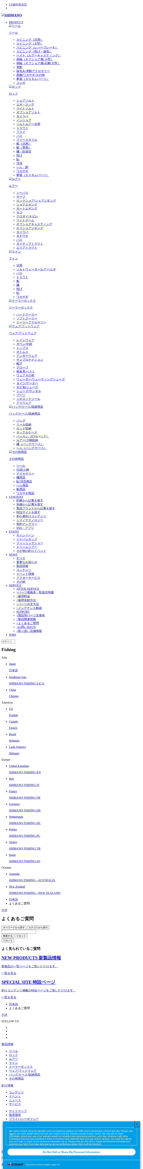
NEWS (13, 554)
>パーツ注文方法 (27, 604)
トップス (22, 348)
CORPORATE (18, 4)
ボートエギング (26, 208)
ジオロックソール (28, 398)
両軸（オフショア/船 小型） (35, 59)
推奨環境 (15, 1115)
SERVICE (15, 585)
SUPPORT (23, 611)
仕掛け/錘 (22, 469)
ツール (20, 465)
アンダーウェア (26, 355)
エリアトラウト (26, 247)
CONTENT (16, 497)
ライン (13, 1062)
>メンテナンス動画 (29, 608)
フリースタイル (26, 139)
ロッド (13, 1055)
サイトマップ (18, 1111)
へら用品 (22, 485)
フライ (20, 131)
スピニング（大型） (29, 43)
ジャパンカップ (26, 539)
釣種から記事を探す (29, 500)
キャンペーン (25, 535)
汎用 (19, 265)
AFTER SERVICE (27, 588)
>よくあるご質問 (27, 623)
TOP (4, 910)
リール (13, 1051)
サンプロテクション (29, 359)
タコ (19, 212)
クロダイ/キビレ (27, 216)
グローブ (22, 367)
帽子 (19, 363)
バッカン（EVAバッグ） (32, 436)
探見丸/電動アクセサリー (33, 71)
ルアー (13, 1059)
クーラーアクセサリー (31, 322)
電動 (19, 67)
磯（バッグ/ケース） (30, 444)
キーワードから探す (14, 927)
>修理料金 (23, 596)
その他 (20, 581)
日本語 (13, 899)
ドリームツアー (26, 547)
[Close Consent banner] (137, 1124)
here (11, 1133)
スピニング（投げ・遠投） (34, 51)
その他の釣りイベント (31, 550)
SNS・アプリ (25, 528)
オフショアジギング (29, 228)
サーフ (20, 196)
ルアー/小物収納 (27, 440)
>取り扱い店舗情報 (29, 631)
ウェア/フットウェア (22, 1070)
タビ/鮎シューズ (27, 387)
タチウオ (22, 235)
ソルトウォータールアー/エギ (36, 269)
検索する (8, 935)
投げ (19, 155)
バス (19, 135)
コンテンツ (23, 570)
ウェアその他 (25, 375)
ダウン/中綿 (24, 344)
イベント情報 (25, 573)
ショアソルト (25, 100)
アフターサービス (28, 577)
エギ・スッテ (25, 104)
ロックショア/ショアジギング (36, 200)
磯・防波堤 (23, 151)
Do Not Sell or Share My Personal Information (71, 1152)
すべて (20, 558)
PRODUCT (16, 22)
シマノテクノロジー (29, 520)
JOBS (12, 634)
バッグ (20, 420)
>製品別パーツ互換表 (30, 615)
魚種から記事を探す (29, 504)
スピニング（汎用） (29, 39)
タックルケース (26, 432)
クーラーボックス (21, 1066)
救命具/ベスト (25, 371)
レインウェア (25, 340)
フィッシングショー (29, 543)
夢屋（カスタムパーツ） (32, 78)
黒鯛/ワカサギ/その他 (30, 75)
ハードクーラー (26, 314)
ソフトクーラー (26, 318)
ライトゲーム (25, 220)
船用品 (20, 489)
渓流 (19, 163)
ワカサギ (22, 171)
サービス (15, 1104)
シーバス (22, 192)
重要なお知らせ (26, 562)
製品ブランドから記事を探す (35, 508)
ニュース (15, 1100)
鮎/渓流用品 (24, 481)
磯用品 (20, 477)
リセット (21, 935)
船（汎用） (23, 143)
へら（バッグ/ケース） (31, 448)
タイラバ (22, 116)
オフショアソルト (28, 112)
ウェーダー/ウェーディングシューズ (40, 379)
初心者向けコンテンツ (31, 516)
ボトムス (22, 351)
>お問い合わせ (26, 627)
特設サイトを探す (28, 512)
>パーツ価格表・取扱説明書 (35, 592)
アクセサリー (25, 473)
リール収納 (23, 424)
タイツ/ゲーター (27, 383)
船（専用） (23, 147)
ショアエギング (26, 204)
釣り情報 (7, 1085)
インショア (23, 120)
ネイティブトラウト (29, 243)
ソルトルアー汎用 (28, 124)
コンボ (20, 82)
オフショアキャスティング (34, 224)
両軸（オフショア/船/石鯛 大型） (38, 63)
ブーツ (20, 395)
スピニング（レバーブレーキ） (37, 47)
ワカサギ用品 (25, 493)
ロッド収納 (23, 428)
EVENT (14, 531)
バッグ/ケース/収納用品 (24, 1074)
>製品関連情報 (26, 619)
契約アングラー (26, 524)
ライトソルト (25, 108)
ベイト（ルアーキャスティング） (38, 55)
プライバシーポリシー (24, 1118)
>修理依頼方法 (26, 600)
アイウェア (23, 402)
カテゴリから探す (38, 927)
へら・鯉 (22, 167)
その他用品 (16, 1078)
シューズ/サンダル (28, 391)
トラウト (22, 128)
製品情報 (22, 566)
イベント (15, 1096)
